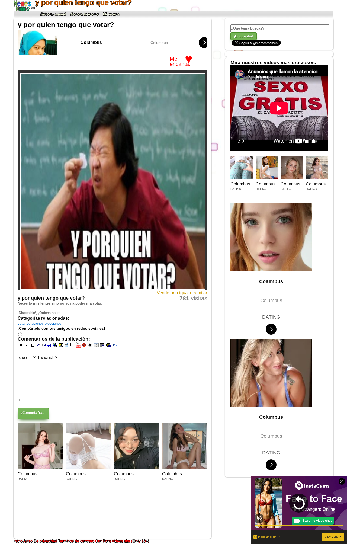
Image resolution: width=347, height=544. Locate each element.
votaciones (36, 323)
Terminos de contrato (76, 541)
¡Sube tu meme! (53, 14)
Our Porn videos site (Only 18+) (122, 541)
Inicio (18, 541)
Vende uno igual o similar (182, 292)
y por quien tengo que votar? (66, 25)
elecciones (53, 323)
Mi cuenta (111, 14)
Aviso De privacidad (40, 541)
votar (22, 323)
